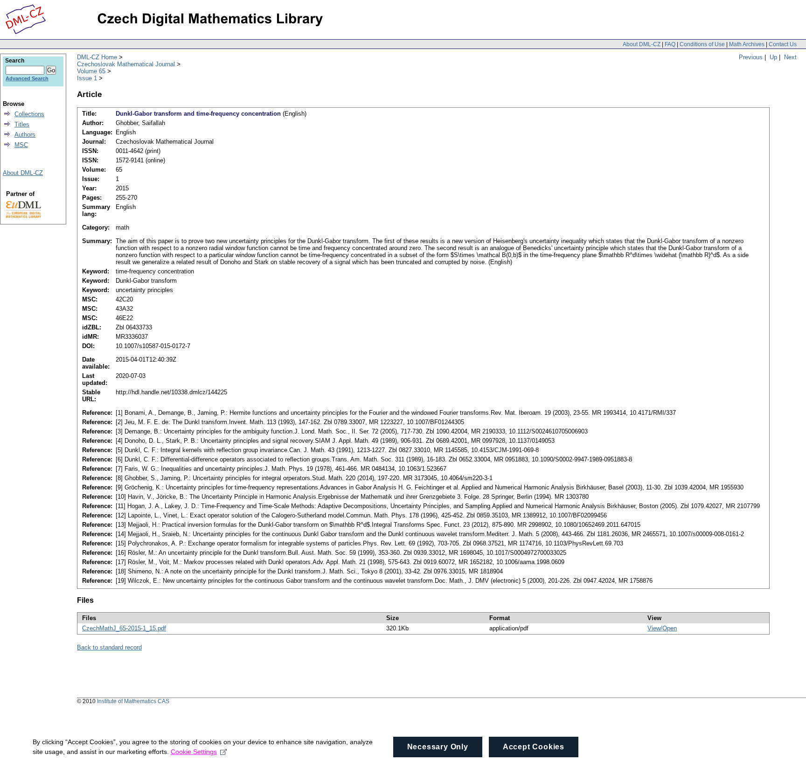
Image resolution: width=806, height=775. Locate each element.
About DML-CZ (641, 44)
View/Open (662, 628)
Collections (29, 114)
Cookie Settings (194, 751)
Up (773, 57)
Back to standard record (109, 647)
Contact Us (783, 44)
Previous (751, 57)
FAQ (670, 44)
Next (790, 57)
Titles (21, 124)
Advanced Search (27, 78)
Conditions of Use (702, 44)
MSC (21, 144)
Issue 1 (87, 78)
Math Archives (746, 44)
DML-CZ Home (97, 57)
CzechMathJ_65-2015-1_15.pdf (124, 628)
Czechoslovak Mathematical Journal (126, 64)
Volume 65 (91, 71)
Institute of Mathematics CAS (133, 701)
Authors (24, 134)
